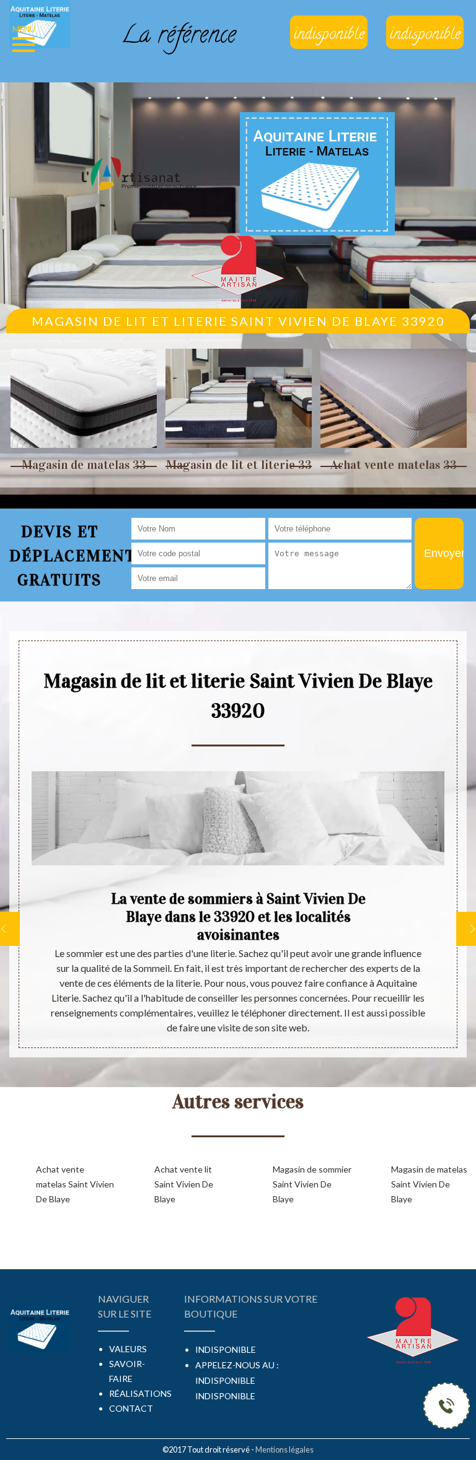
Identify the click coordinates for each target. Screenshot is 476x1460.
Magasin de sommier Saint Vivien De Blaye (312, 1184)
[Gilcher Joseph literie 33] (39, 22)
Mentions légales (284, 1449)
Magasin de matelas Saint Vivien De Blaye (429, 1184)
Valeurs (128, 1349)
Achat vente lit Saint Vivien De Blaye (183, 1184)
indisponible (225, 1380)
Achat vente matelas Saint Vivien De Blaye (75, 1184)
